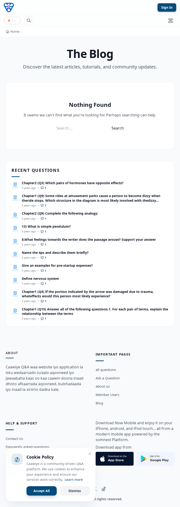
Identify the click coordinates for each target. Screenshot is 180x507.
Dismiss (74, 491)
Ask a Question (108, 378)
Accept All (42, 491)
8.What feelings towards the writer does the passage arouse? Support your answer (89, 239)
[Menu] (170, 20)
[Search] (28, 20)
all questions (106, 369)
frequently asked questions (27, 446)
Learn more (74, 479)
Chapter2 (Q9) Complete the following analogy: (60, 213)
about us (103, 386)
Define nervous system (40, 278)
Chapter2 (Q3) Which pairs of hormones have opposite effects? (73, 183)
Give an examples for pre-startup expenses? (57, 265)
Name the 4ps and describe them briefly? (55, 252)
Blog (99, 403)
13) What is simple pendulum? (46, 226)
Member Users (107, 394)
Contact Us (14, 438)
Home (14, 31)
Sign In (166, 7)
